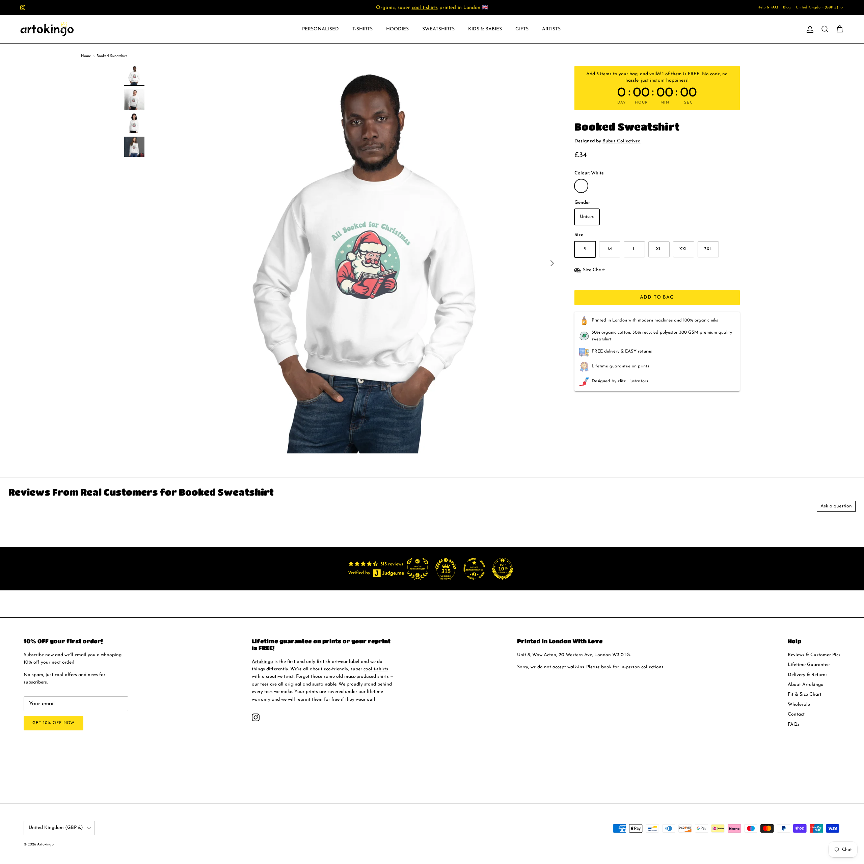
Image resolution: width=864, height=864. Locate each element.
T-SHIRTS (362, 29)
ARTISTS (551, 29)
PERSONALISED (320, 29)
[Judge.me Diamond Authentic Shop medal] (417, 569)
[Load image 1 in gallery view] (365, 260)
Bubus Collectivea (621, 141)
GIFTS (522, 29)
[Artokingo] (47, 29)
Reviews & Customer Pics (814, 655)
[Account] (808, 29)
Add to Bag (657, 297)
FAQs (794, 724)
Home (86, 56)
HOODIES (397, 29)
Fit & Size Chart (804, 694)
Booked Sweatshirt (112, 56)
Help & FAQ (767, 7)
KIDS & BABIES (485, 29)
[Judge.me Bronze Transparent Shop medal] (474, 569)
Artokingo (262, 661)
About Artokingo (806, 684)
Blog (787, 7)
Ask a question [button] (836, 506)
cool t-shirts (425, 7)
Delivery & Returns (808, 674)
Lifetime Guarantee (809, 664)
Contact (796, 714)
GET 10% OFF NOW (53, 723)
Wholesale (799, 704)
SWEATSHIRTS (438, 29)
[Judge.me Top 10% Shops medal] (502, 569)
